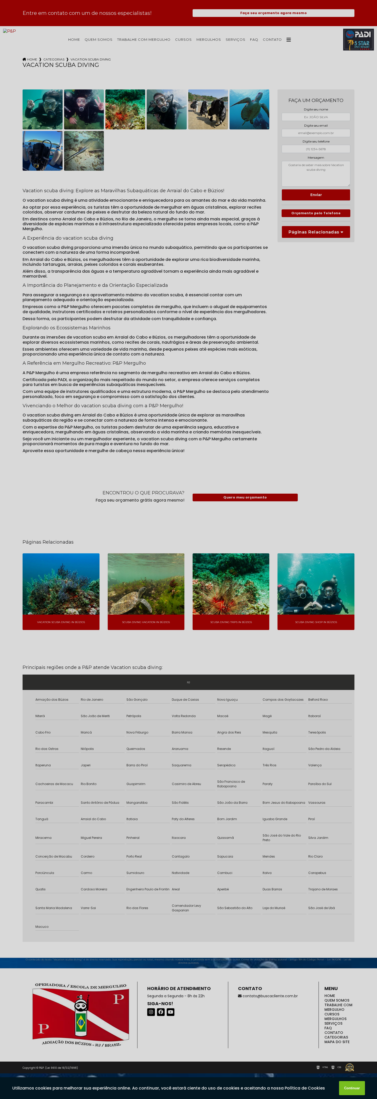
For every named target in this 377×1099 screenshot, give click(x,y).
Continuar (352, 1088)
